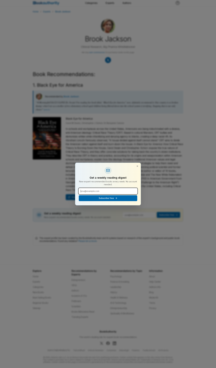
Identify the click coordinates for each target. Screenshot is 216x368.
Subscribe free (106, 198)
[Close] (137, 166)
